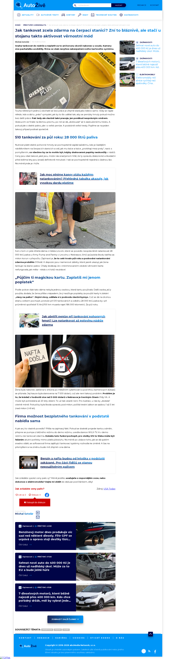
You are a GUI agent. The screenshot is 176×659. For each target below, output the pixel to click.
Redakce (43, 638)
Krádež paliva (47, 629)
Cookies (79, 638)
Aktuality (28, 15)
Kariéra (61, 638)
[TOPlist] (5, 657)
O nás (120, 638)
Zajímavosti (131, 15)
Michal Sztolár (22, 42)
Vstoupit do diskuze (35, 502)
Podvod (58, 629)
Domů (17, 25)
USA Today (110, 489)
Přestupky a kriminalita (34, 25)
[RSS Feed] (148, 651)
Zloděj (66, 629)
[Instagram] (143, 651)
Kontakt (25, 638)
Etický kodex (100, 638)
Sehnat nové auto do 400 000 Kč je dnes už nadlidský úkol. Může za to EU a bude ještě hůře (44, 566)
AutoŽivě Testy (50, 15)
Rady (85, 15)
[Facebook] (154, 651)
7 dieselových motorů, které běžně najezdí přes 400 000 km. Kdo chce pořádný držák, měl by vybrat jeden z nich (148, 68)
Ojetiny (70, 15)
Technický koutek (106, 15)
